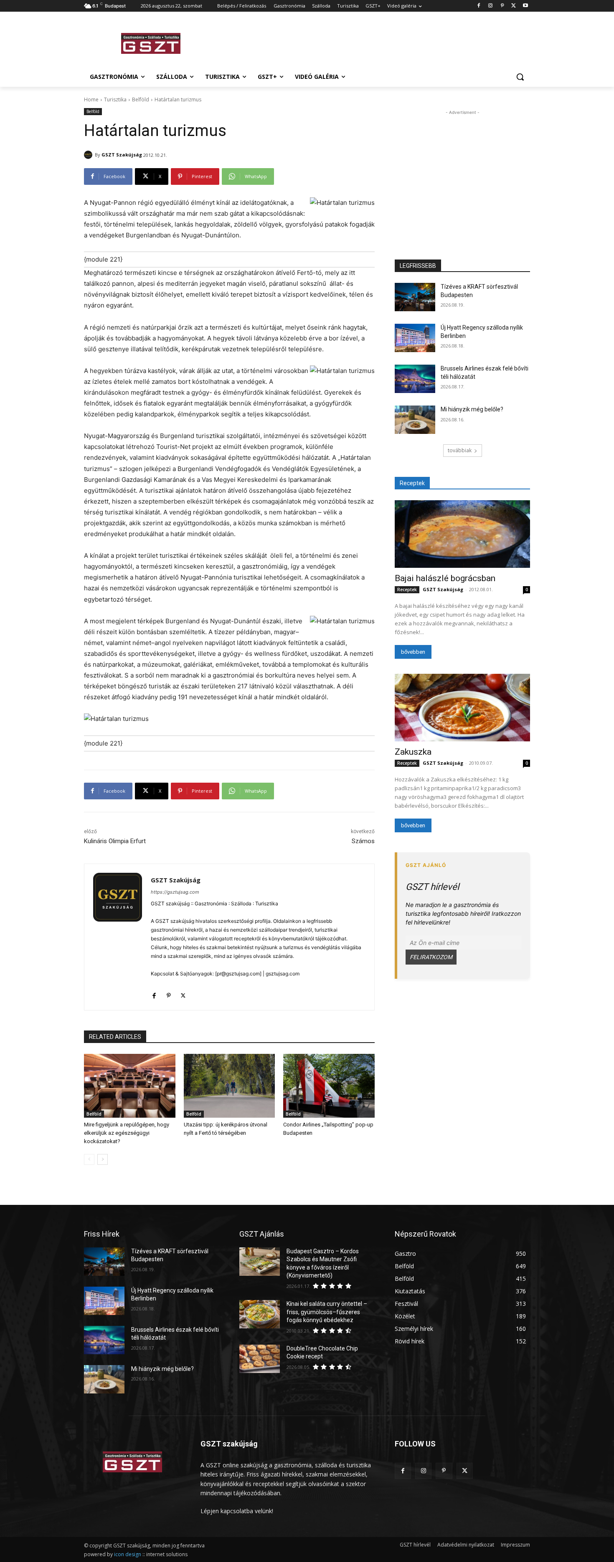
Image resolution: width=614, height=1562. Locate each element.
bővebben (413, 652)
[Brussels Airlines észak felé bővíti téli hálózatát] (415, 379)
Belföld (140, 99)
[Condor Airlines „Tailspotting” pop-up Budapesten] (329, 1086)
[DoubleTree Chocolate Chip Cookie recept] (259, 1359)
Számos (363, 841)
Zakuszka (413, 752)
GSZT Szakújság (121, 154)
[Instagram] (490, 6)
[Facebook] (479, 6)
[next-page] (102, 1159)
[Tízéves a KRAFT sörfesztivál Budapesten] (415, 297)
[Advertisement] (370, 42)
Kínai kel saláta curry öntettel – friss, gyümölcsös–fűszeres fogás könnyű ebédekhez (327, 1311)
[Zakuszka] (462, 707)
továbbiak (460, 450)
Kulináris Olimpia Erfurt (115, 841)
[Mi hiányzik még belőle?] (415, 420)
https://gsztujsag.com (175, 892)
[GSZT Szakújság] (89, 155)
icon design (127, 1554)
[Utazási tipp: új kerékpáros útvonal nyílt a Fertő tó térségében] (229, 1086)
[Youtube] (525, 6)
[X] (513, 6)
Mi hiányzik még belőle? (472, 409)
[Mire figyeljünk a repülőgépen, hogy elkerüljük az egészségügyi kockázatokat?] (129, 1086)
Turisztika (115, 99)
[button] (520, 77)
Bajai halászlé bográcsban (445, 578)
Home (91, 99)
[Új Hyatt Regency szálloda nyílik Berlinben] (415, 338)
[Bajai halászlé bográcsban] (462, 534)
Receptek (407, 589)
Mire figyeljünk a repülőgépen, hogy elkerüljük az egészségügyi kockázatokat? (126, 1132)
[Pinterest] (502, 6)
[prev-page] (89, 1159)
